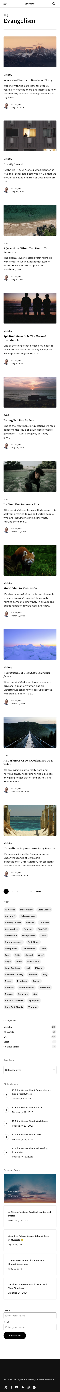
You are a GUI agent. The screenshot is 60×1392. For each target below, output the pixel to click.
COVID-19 (42, 929)
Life (6, 243)
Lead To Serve (12, 968)
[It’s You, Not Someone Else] (30, 476)
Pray (44, 974)
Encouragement (13, 942)
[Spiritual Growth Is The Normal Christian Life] (30, 308)
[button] (5, 3)
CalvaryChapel (28, 916)
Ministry (8, 75)
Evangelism (11, 948)
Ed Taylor (16, 104)
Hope (8, 961)
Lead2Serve (33, 961)
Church (30, 922)
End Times (33, 942)
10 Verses (10, 909)
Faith (43, 948)
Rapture (9, 987)
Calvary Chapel (13, 922)
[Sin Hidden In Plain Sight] (30, 560)
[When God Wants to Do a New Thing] (30, 51)
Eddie (43, 935)
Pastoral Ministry (14, 974)
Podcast (32, 974)
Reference (45, 987)
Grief (6, 415)
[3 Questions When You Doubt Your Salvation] (30, 220)
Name (7, 1310)
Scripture (23, 994)
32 (30, 891)
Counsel (28, 929)
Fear (7, 955)
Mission (39, 968)
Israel (19, 961)
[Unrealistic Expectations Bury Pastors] (30, 820)
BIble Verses (44, 909)
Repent (9, 994)
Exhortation (29, 948)
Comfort (44, 922)
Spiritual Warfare (14, 1000)
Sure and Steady (14, 1007)
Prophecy (22, 981)
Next (38, 891)
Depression (11, 935)
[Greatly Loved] (30, 136)
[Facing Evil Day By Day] (30, 392)
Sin (35, 994)
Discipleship (28, 935)
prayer (8, 981)
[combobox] (30, 1070)
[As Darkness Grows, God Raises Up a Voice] (30, 732)
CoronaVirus (11, 929)
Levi (28, 968)
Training (32, 1007)
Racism (36, 981)
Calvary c (10, 916)
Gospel (29, 955)
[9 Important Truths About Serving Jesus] (30, 644)
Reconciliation (26, 987)
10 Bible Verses (11, 1046)
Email (7, 1322)
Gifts (17, 955)
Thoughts (9, 1032)
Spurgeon (34, 1000)
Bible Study (26, 909)
